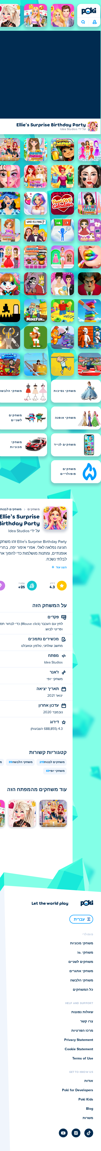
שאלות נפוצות (82, 1012)
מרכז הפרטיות (82, 1030)
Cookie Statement (79, 1049)
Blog (89, 1108)
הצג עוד (61, 567)
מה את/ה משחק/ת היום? (83, 22)
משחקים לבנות (11, 509)
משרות (88, 1118)
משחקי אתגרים (81, 971)
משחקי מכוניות (81, 943)
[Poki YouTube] (63, 1133)
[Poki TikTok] (88, 1133)
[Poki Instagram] (76, 1133)
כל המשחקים (83, 989)
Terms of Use (82, 1058)
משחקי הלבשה (21, 762)
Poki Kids (85, 1099)
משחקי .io (85, 952)
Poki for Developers (77, 1090)
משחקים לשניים (80, 962)
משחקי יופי (55, 771)
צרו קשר (86, 1021)
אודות (88, 1081)
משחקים (33, 509)
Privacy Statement (78, 1040)
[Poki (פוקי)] (88, 11)
